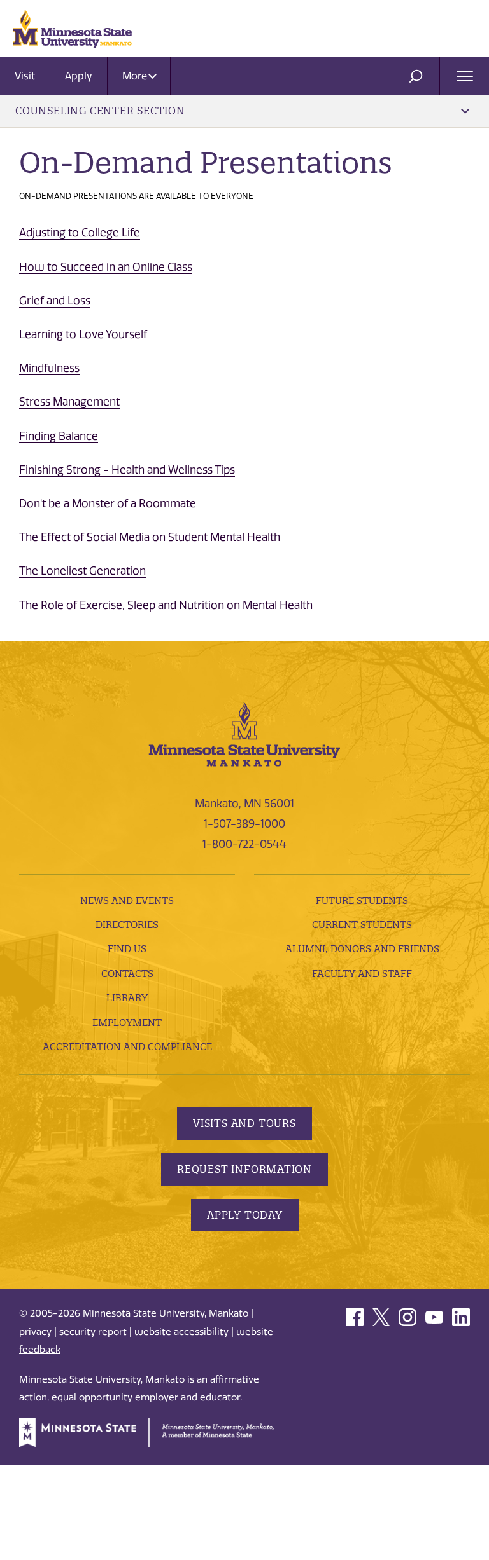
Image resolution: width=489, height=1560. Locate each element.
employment (127, 1022)
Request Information (244, 1169)
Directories (127, 925)
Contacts (127, 974)
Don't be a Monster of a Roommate (107, 503)
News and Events (127, 900)
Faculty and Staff (362, 974)
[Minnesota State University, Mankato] (244, 733)
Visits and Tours (244, 1123)
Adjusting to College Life (79, 232)
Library (127, 998)
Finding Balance (58, 436)
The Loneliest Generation (82, 570)
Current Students (362, 925)
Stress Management (69, 401)
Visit (25, 76)
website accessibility (181, 1332)
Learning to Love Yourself (83, 334)
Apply (78, 76)
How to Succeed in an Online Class (105, 267)
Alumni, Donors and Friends (362, 949)
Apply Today (245, 1214)
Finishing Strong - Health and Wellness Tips (127, 469)
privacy (35, 1332)
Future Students (362, 900)
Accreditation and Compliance (127, 1047)
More (136, 76)
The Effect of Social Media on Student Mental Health (149, 537)
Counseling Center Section (100, 110)
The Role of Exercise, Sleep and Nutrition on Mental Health (166, 605)
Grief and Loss (54, 300)
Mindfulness (49, 368)
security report (93, 1332)
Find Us (127, 949)
